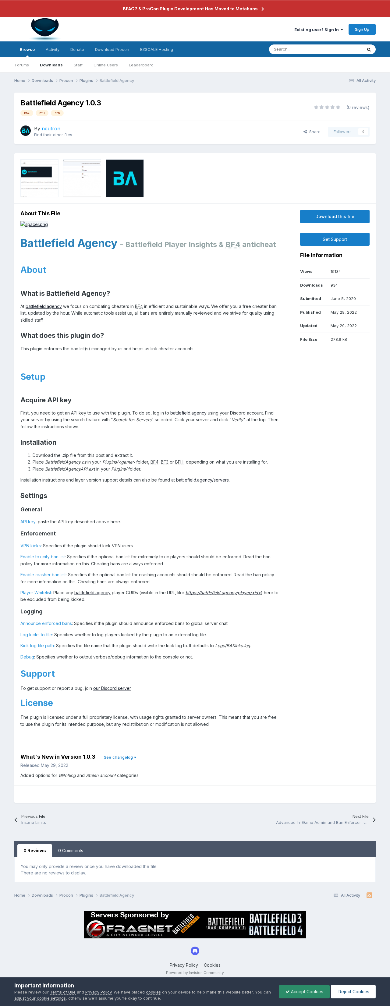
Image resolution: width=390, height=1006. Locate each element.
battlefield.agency (44, 306)
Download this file (334, 216)
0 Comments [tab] (70, 850)
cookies (153, 992)
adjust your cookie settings (40, 998)
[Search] (369, 49)
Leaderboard (141, 64)
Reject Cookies (353, 991)
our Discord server (112, 688)
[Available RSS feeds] (369, 895)
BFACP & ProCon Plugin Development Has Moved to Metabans (190, 8)
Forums (22, 64)
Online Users (106, 64)
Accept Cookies (306, 991)
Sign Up (362, 29)
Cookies (212, 965)
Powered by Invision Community (195, 972)
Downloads (51, 64)
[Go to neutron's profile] (25, 130)
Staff (78, 64)
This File (346, 49)
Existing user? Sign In (317, 29)
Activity (52, 49)
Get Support (335, 239)
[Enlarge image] (34, 224)
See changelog (119, 757)
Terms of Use (63, 992)
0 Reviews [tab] (34, 850)
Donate (77, 49)
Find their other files (53, 134)
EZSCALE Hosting (156, 49)
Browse (27, 49)
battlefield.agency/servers (202, 479)
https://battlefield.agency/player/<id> (223, 592)
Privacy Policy (184, 965)
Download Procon (112, 49)
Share (314, 131)
